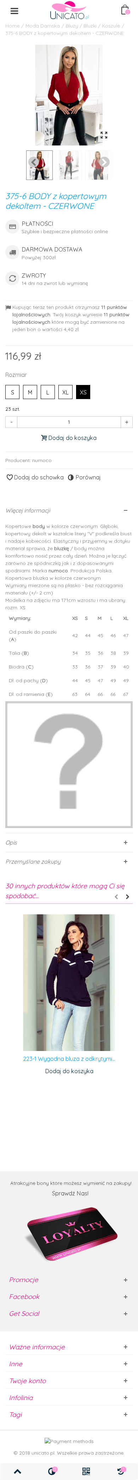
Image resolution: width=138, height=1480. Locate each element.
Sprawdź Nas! (71, 1193)
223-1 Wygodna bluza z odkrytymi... (69, 1058)
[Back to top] (17, 1471)
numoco (42, 460)
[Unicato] (69, 10)
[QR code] (86, 1471)
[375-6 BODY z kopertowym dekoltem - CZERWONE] (69, 95)
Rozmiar (16, 374)
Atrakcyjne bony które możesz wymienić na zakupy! (71, 1183)
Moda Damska (42, 26)
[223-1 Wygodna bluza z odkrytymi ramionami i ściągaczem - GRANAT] (69, 982)
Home (12, 26)
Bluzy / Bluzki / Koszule (93, 26)
